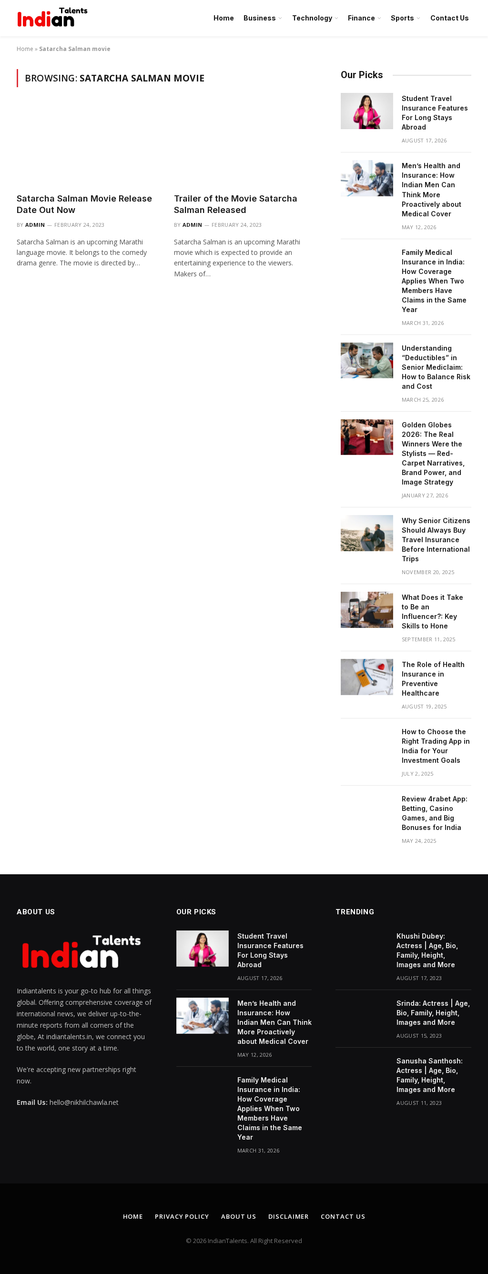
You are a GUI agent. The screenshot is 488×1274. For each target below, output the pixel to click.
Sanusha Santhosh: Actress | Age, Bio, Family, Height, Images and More (429, 1075)
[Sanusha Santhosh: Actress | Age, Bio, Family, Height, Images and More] (362, 1073)
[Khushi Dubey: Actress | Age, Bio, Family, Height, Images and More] (362, 948)
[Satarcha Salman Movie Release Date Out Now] (87, 145)
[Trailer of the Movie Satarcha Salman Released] (244, 145)
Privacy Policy (182, 1216)
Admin (35, 224)
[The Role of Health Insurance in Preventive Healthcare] (367, 677)
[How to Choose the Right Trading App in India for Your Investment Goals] (367, 744)
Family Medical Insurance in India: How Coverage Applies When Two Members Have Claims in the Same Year (434, 280)
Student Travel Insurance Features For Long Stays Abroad (435, 112)
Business (260, 18)
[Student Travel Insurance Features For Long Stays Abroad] (367, 111)
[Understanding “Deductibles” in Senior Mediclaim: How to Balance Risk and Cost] (367, 361)
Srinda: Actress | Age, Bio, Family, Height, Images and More (433, 1012)
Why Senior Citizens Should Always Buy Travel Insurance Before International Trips (436, 539)
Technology (312, 18)
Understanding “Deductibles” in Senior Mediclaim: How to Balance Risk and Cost (436, 367)
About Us (238, 1216)
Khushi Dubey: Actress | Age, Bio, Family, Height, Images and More (427, 950)
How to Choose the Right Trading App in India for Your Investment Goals (436, 746)
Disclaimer (288, 1216)
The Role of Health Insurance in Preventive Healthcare (433, 678)
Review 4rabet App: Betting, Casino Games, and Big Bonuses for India (435, 813)
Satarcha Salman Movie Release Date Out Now (84, 204)
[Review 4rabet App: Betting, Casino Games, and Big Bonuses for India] (367, 811)
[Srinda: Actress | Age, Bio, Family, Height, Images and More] (362, 1016)
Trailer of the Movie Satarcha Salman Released (235, 204)
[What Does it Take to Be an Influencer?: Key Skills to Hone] (367, 610)
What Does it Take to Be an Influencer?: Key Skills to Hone (432, 611)
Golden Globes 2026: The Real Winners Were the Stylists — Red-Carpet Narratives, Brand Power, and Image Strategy (433, 453)
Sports (402, 18)
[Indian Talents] (54, 18)
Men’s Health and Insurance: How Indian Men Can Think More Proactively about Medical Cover (431, 189)
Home (224, 18)
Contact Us (449, 18)
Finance (361, 18)
